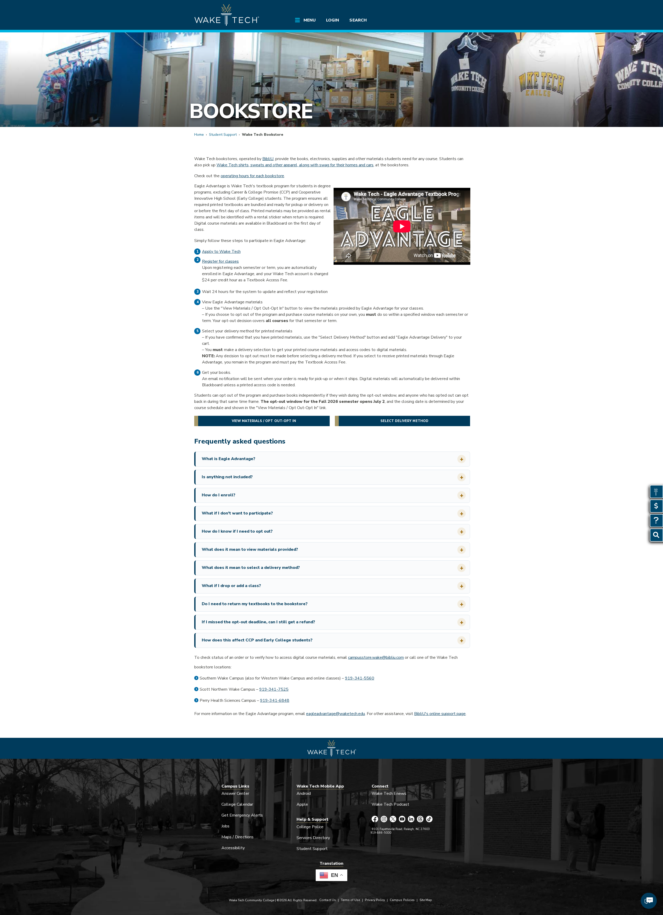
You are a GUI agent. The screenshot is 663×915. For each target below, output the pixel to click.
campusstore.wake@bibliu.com (376, 657)
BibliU (267, 159)
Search (357, 20)
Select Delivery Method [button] (404, 421)
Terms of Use (350, 900)
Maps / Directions (237, 837)
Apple (302, 804)
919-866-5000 (380, 833)
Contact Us (327, 900)
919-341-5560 (359, 678)
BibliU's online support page (440, 714)
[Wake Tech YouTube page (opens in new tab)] (402, 819)
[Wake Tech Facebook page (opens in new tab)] (375, 819)
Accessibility (233, 848)
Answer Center (235, 793)
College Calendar (237, 804)
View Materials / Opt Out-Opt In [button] (264, 421)
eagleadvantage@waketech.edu (335, 714)
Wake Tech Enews (389, 793)
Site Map (426, 900)
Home (199, 134)
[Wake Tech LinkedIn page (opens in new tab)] (411, 819)
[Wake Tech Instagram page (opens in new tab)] (384, 819)
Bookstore (251, 111)
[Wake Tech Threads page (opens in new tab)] (420, 819)
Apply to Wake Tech (221, 251)
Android (304, 793)
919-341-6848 (274, 700)
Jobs (225, 826)
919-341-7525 (274, 689)
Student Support (223, 134)
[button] (333, 459)
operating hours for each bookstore (252, 176)
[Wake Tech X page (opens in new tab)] (393, 819)
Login (332, 20)
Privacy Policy (375, 900)
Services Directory (313, 838)
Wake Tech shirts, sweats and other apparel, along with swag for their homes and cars (295, 165)
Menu (310, 20)
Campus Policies (402, 900)
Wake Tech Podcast (390, 804)
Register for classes (220, 261)
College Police (310, 827)
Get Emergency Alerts (242, 815)
